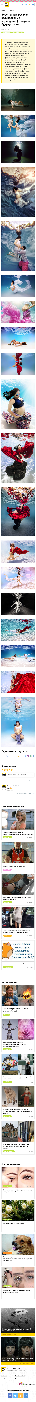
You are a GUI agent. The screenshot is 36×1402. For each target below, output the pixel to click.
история (7, 1116)
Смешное (7, 935)
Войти (17, 1379)
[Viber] (28, 756)
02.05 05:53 (16, 786)
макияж (7, 1286)
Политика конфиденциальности (16, 1370)
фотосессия (18, 32)
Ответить (9, 790)
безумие (7, 869)
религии (7, 1049)
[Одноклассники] (18, 756)
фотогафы (8, 1082)
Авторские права (20, 1376)
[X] (25, 756)
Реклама (4, 1376)
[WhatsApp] (30, 756)
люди (6, 1014)
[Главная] (7, 4)
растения (7, 1219)
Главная (3, 10)
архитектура (8, 1151)
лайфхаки (8, 1186)
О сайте (3, 1379)
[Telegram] (33, 756)
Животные (8, 1253)
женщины (12, 10)
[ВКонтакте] (7, 756)
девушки (7, 837)
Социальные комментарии (25, 793)
